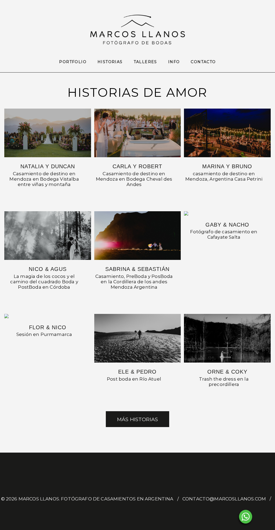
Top (262, 517)
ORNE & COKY (227, 372)
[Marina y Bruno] (227, 133)
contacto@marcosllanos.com (224, 499)
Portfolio (72, 61)
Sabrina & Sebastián (137, 269)
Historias (110, 61)
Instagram (142, 510)
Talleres (145, 61)
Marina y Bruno (227, 166)
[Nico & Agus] (47, 235)
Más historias (137, 419)
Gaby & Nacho (227, 225)
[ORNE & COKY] (227, 338)
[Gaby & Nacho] (227, 213)
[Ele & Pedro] (137, 338)
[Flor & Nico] (47, 316)
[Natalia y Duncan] (47, 133)
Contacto (203, 61)
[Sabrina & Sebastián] (137, 235)
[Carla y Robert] (137, 133)
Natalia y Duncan (47, 166)
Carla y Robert (137, 166)
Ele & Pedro (137, 372)
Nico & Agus (48, 269)
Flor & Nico (47, 327)
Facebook (132, 510)
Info (174, 61)
